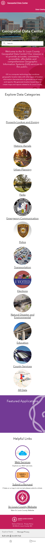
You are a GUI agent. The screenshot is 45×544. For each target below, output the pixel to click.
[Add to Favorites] (10, 541)
